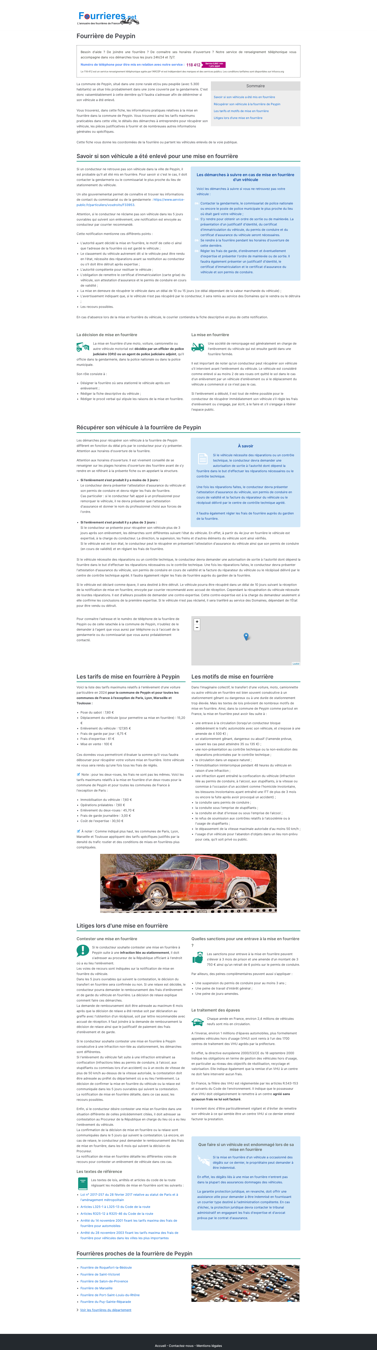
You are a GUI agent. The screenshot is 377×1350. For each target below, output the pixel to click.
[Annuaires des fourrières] (108, 19)
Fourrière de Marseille (97, 1288)
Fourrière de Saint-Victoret (100, 1274)
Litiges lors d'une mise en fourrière (238, 118)
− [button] (197, 627)
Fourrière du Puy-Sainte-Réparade (106, 1302)
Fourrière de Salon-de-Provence (104, 1281)
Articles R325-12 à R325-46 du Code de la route (117, 1214)
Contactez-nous (181, 1346)
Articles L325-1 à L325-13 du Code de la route (115, 1207)
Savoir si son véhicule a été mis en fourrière (244, 97)
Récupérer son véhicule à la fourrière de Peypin (247, 104)
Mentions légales (209, 1346)
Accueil (160, 1346)
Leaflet (296, 663)
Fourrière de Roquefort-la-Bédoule (106, 1267)
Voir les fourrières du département (105, 1310)
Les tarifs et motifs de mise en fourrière (241, 111)
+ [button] (197, 621)
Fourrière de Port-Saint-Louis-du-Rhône (110, 1295)
